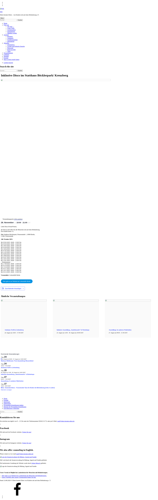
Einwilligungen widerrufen (11, 408)
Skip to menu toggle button (11, 59)
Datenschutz (7, 403)
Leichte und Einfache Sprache (16, 46)
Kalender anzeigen (6, 390)
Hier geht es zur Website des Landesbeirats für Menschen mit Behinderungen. (24, 475)
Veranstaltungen (8, 53)
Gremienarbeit (11, 30)
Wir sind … (10, 26)
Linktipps (6, 54)
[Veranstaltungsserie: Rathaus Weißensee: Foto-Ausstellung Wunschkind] (27, 359)
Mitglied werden (12, 33)
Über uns (6, 25)
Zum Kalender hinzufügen (13, 288)
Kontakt (6, 58)
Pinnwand (10, 48)
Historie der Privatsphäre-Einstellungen (15, 407)
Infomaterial (10, 41)
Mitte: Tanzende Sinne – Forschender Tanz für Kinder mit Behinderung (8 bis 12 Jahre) (28, 388)
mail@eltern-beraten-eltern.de (65, 421)
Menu (2, 18)
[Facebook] (17, 496)
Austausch (10, 38)
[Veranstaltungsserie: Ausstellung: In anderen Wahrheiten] (128, 333)
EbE (1, 12)
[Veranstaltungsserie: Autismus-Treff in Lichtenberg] (24, 333)
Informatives (11, 45)
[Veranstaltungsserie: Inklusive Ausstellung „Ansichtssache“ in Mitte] (84, 333)
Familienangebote (12, 40)
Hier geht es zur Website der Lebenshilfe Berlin (16, 281)
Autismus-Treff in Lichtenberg (14, 330)
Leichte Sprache (8, 62)
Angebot (6, 35)
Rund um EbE (11, 49)
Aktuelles (6, 43)
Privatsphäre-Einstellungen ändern (13, 405)
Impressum (7, 402)
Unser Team (10, 28)
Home (5, 23)
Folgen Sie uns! (26, 432)
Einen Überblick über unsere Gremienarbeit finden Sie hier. (19, 477)
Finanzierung (11, 31)
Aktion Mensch (35, 463)
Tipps (9, 51)
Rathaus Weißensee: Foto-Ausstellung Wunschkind (17, 361)
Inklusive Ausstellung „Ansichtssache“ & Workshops (73, 330)
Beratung (10, 36)
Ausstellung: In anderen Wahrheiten (120, 330)
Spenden (6, 56)
